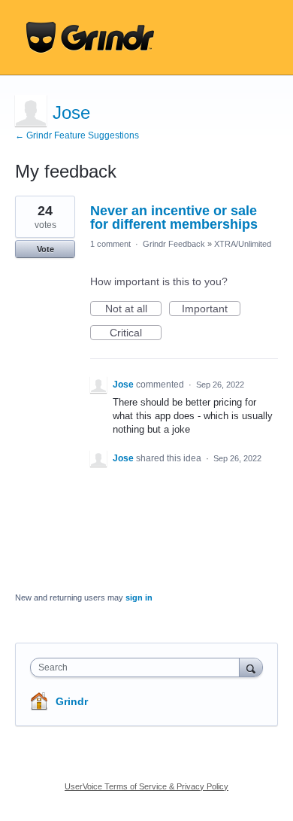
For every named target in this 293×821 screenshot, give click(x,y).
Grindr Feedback (174, 243)
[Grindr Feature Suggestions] (90, 37)
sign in (139, 597)
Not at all (133, 309)
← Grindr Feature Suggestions (77, 135)
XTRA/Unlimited (242, 243)
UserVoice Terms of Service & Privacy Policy (146, 786)
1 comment (110, 243)
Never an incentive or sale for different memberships (174, 217)
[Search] (251, 667)
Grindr (72, 701)
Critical (136, 333)
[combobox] (138, 667)
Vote (45, 249)
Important (211, 309)
